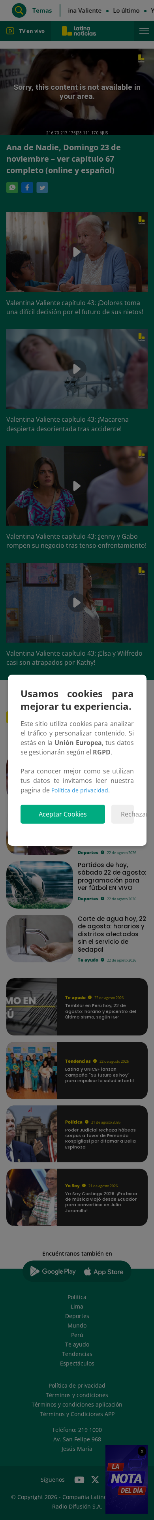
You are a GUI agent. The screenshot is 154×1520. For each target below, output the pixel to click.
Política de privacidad (79, 790)
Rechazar (127, 814)
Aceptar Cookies (63, 814)
